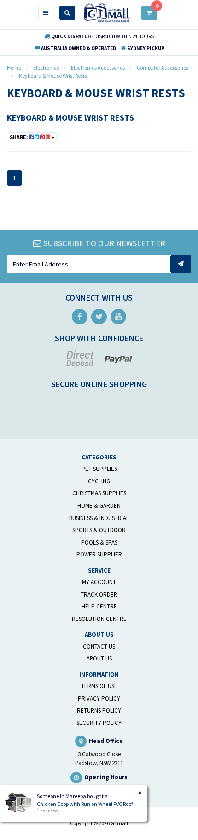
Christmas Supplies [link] (99, 493)
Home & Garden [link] (99, 506)
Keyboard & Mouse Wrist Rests (70, 117)
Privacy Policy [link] (99, 698)
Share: (19, 136)
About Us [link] (99, 658)
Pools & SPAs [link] (99, 542)
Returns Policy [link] (99, 710)
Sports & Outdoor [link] (99, 530)
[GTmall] (107, 12)
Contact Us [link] (99, 646)
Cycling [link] (99, 481)
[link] (79, 316)
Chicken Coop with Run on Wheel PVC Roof (85, 803)
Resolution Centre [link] (99, 619)
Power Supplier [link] (99, 554)
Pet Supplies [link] (99, 469)
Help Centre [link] (99, 606)
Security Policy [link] (99, 723)
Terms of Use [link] (99, 686)
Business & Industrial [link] (99, 518)
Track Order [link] (99, 594)
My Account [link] (99, 582)
